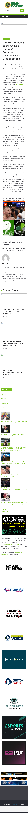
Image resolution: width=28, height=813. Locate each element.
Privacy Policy (4, 511)
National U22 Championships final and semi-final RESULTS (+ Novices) (13, 249)
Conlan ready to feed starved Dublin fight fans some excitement (13, 311)
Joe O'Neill (15, 62)
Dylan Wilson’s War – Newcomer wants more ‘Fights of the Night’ (14, 372)
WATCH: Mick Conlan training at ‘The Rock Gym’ (13, 243)
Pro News (3, 394)
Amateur (3, 398)
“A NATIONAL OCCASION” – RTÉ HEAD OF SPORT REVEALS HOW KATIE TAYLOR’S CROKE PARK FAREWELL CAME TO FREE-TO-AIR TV (13, 448)
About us (3, 509)
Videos (3, 407)
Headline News (6, 38)
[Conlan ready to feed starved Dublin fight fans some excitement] (14, 294)
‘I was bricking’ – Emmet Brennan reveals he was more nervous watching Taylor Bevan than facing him (14, 489)
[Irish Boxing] (3, 16)
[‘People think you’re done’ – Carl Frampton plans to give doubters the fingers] (14, 323)
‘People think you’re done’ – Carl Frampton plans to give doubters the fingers (13, 343)
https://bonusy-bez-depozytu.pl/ (11, 544)
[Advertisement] (14, 809)
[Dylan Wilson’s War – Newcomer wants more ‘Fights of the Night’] (14, 355)
